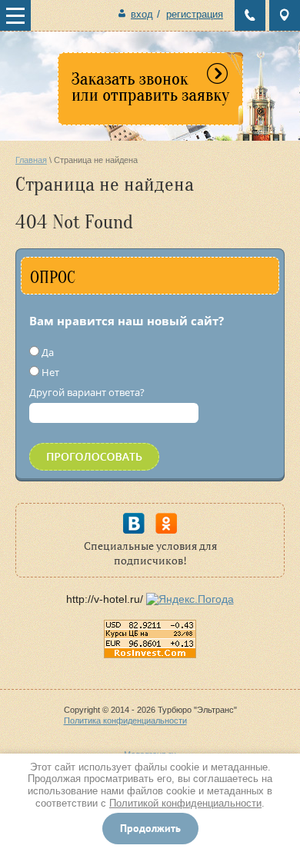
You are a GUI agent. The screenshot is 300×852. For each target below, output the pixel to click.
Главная (31, 160)
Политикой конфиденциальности (185, 803)
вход (142, 14)
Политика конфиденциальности (125, 720)
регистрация (194, 14)
